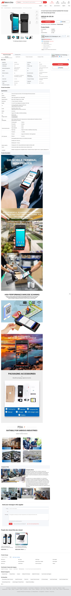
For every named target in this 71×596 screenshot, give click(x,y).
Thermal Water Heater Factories (7, 579)
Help (50, 5)
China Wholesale (31, 587)
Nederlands (37, 589)
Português (17, 589)
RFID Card (3, 559)
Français (21, 589)
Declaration (47, 591)
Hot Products (8, 587)
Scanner (18, 573)
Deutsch (33, 589)
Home (2, 7)
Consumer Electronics (7, 7)
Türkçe (57, 589)
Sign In (43, 49)
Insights (63, 587)
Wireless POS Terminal (26, 573)
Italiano (30, 589)
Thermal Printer (12, 573)
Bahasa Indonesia (66, 589)
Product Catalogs (17, 557)
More (2, 584)
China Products (13, 587)
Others (54, 563)
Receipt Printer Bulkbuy (30, 581)
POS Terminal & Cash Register (27, 7)
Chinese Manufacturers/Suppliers (22, 587)
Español (13, 589)
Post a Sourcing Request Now (33, 523)
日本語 (48, 589)
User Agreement (41, 591)
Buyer (46, 5)
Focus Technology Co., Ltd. (28, 591)
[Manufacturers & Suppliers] (7, 2)
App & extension (57, 5)
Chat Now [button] (64, 21)
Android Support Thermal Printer (18, 581)
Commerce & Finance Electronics (17, 7)
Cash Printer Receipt (53, 579)
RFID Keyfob (55, 561)
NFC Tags (20, 559)
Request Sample (60, 24)
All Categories (5, 5)
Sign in (69, 2)
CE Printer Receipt (45, 579)
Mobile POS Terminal (35, 573)
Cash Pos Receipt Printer (63, 579)
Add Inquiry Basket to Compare (20, 41)
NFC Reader (55, 559)
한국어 (44, 589)
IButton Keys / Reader (39, 561)
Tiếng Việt (60, 589)
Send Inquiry (48, 21)
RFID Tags (37, 559)
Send (10, 523)
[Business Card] (68, 59)
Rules (69, 5)
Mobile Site (59, 587)
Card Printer (20, 563)
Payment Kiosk (4, 573)
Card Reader (3, 561)
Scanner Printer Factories (35, 579)
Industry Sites (43, 587)
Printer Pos (26, 579)
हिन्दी (50, 589)
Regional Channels (48, 587)
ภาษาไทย (53, 589)
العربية (41, 589)
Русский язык (26, 589)
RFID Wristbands (21, 561)
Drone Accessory (38, 563)
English (9, 589)
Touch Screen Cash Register (46, 573)
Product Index (55, 587)
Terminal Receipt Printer (6, 581)
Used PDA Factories (18, 579)
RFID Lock (3, 563)
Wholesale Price (37, 587)
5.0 (56, 56)
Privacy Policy (52, 591)
